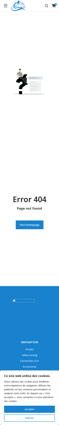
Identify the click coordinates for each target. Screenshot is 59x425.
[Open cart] (54, 5)
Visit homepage (29, 225)
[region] (29, 397)
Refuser (29, 417)
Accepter (29, 409)
